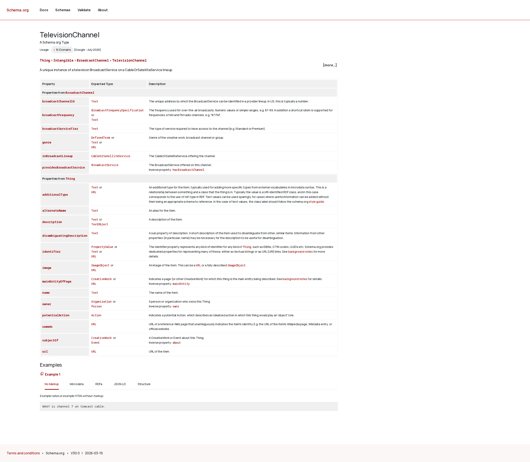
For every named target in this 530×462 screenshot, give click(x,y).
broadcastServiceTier (60, 129)
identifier (51, 251)
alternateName (54, 210)
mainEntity (181, 284)
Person (96, 306)
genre (46, 142)
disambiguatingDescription (64, 236)
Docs (44, 10)
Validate (84, 10)
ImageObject (100, 265)
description (52, 222)
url (45, 351)
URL (93, 147)
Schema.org (18, 9)
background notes (300, 251)
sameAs (47, 327)
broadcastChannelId (58, 101)
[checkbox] (189, 65)
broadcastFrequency (58, 115)
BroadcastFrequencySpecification (117, 110)
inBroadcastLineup (57, 156)
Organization (101, 301)
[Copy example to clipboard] (42, 374)
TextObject (99, 224)
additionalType (55, 194)
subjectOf (50, 340)
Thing (45, 60)
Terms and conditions (23, 453)
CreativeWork (101, 279)
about (177, 342)
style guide (316, 202)
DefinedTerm (100, 137)
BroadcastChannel (93, 60)
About (103, 10)
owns (176, 306)
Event (95, 342)
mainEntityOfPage (56, 281)
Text (94, 101)
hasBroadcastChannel (189, 170)
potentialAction (55, 315)
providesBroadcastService (63, 167)
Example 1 (52, 374)
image (46, 268)
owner (46, 304)
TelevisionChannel (129, 60)
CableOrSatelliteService (110, 156)
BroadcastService (104, 165)
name (45, 293)
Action (96, 315)
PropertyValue (102, 247)
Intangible (63, 60)
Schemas (62, 10)
